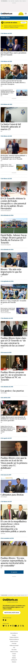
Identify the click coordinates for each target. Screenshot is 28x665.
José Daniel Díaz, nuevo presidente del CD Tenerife (13, 54)
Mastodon (14, 661)
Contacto (14, 653)
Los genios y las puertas (12, 390)
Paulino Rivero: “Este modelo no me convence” (7, 165)
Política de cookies (14, 651)
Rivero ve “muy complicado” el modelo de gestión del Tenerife (13, 301)
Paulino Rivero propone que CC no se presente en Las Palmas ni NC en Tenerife (13, 376)
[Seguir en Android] (3, 620)
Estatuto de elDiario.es (14, 639)
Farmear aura (22, 595)
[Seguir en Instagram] (13, 626)
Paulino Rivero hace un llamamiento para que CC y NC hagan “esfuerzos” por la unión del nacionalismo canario (8, 429)
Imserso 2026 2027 (10, 595)
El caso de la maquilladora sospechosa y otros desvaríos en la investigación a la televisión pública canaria (14, 526)
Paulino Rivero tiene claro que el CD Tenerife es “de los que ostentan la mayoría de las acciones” (13, 342)
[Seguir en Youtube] (16, 626)
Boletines (14, 657)
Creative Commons (14, 641)
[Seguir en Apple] (5, 620)
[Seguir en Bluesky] (3, 626)
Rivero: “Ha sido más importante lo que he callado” (11, 272)
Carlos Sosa (3, 533)
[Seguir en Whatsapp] (20, 626)
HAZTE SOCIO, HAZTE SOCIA (11, 612)
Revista (14, 655)
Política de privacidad (14, 645)
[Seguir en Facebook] (8, 626)
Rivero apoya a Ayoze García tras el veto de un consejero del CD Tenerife (8, 310)
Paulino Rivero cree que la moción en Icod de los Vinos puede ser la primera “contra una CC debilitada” (14, 463)
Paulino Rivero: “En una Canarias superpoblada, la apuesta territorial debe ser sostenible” (13, 562)
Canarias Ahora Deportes (6, 210)
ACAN (2, 347)
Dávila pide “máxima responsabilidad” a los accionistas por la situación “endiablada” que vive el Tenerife (14, 157)
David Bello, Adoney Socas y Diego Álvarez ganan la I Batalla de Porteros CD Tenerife (14, 239)
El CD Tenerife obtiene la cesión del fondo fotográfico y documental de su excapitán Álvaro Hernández (13, 203)
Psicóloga (18, 595)
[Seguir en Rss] (23, 626)
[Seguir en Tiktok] (18, 626)
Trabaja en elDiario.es (14, 637)
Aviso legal (14, 643)
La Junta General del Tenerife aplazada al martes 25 (11, 126)
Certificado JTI (14, 659)
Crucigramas (15, 595)
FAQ (14, 647)
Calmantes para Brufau (12, 494)
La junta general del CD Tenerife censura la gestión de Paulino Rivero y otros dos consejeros (13, 82)
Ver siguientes (14, 572)
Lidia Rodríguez (4, 392)
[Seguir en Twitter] (6, 626)
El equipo (14, 635)
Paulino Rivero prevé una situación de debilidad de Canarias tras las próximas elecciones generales (13, 418)
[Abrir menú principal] (26, 13)
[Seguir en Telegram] (10, 626)
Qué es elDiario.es (14, 633)
